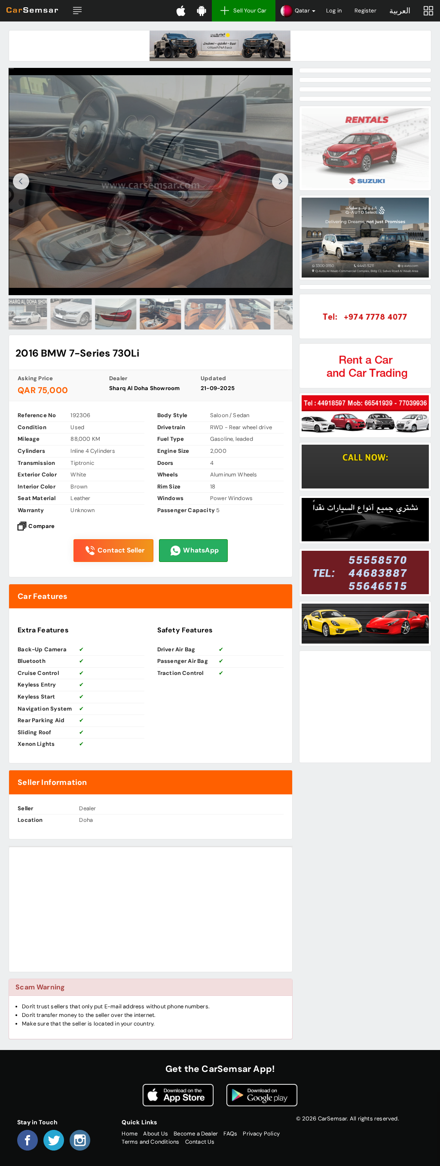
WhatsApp (201, 550)
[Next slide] (280, 181)
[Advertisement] (150, 909)
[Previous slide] (21, 181)
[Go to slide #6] (240, 314)
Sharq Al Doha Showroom (144, 388)
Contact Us (200, 1141)
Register (365, 10)
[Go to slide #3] (106, 314)
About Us (155, 1133)
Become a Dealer (196, 1133)
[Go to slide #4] (150, 314)
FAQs (230, 1133)
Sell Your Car (250, 10)
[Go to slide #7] (285, 314)
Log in (334, 10)
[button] (77, 10)
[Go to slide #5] (195, 314)
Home (130, 1133)
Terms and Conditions (150, 1141)
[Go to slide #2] (61, 314)
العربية (399, 11)
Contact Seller (121, 550)
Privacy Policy (261, 1133)
